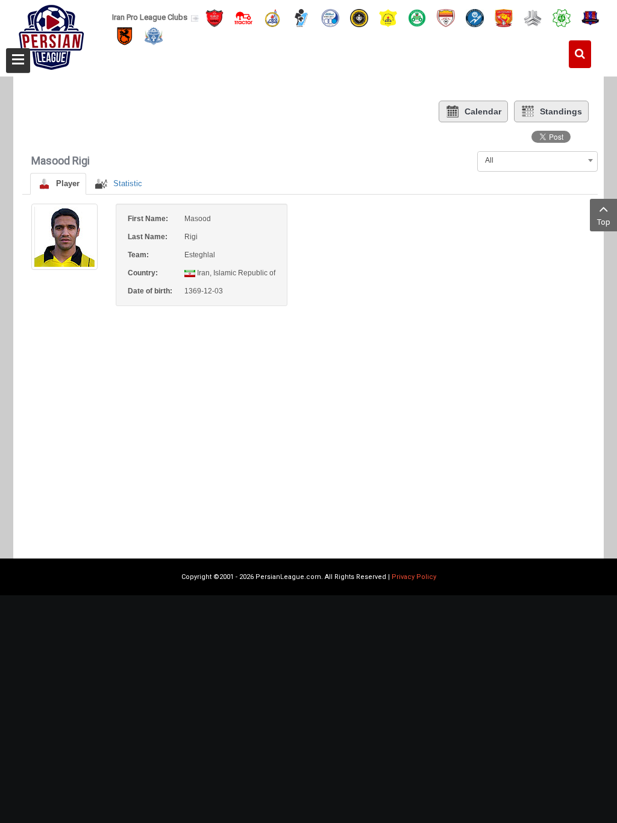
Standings (561, 111)
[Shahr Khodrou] (504, 17)
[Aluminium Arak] (154, 35)
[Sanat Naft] (388, 17)
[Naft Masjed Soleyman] (272, 17)
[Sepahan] (359, 17)
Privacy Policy (414, 577)
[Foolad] (446, 17)
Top (603, 222)
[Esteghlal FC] (330, 17)
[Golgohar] (475, 17)
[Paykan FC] (301, 17)
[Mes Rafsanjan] (125, 35)
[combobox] (537, 160)
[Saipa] (533, 17)
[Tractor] (243, 17)
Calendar (483, 111)
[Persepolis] (214, 17)
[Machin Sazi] (562, 17)
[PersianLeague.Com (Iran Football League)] (51, 34)
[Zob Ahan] (417, 17)
